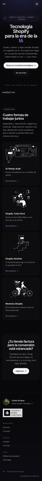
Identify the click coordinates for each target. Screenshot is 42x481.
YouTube (6, 445)
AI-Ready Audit (13, 168)
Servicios (6, 427)
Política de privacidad (11, 456)
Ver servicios (21, 73)
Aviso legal (7, 460)
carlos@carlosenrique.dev (29, 476)
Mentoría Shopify (14, 303)
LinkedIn (6, 442)
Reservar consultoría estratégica (21, 65)
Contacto (6, 431)
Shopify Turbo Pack (15, 213)
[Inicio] (4, 471)
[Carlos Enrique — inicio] (4, 3)
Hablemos (21, 371)
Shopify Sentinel (13, 258)
